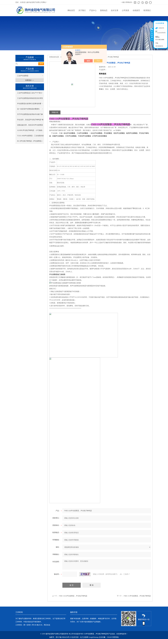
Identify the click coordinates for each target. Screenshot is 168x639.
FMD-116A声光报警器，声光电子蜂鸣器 (73, 596)
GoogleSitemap (94, 637)
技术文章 (114, 10)
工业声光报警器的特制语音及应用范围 (30, 99)
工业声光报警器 (22, 76)
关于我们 (82, 10)
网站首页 (71, 10)
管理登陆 (115, 637)
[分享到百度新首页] (146, 2)
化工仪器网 (84, 637)
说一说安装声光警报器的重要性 (28, 109)
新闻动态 (103, 10)
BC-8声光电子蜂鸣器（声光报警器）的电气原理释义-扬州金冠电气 (30, 142)
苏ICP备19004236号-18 (64, 637)
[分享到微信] (138, 2)
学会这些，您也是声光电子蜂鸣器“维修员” (30, 120)
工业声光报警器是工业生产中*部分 (29, 93)
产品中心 (93, 10)
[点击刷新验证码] (85, 574)
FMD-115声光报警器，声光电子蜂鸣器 (137, 596)
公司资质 (125, 10)
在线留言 (136, 10)
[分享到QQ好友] (150, 2)
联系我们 (147, 10)
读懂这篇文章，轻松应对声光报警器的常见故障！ (30, 126)
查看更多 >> (29, 80)
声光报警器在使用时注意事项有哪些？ (29, 104)
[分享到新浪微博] (142, 2)
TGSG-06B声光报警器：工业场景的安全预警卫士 (30, 136)
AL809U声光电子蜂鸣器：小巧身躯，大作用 (30, 131)
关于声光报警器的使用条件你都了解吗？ (30, 115)
